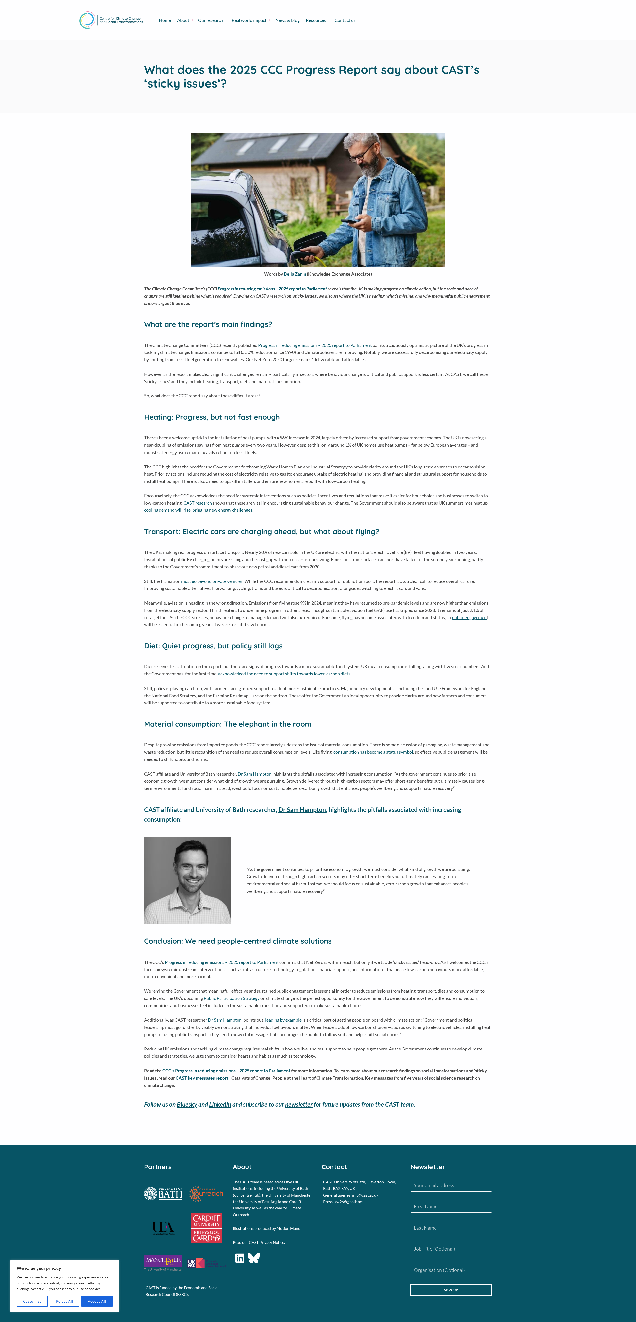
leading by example (283, 1020)
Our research (210, 20)
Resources (316, 20)
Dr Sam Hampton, (255, 774)
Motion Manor (289, 1228)
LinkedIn (220, 1104)
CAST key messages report (202, 1078)
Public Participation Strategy (232, 998)
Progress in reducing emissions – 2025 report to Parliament (315, 345)
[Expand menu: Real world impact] (269, 20)
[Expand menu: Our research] (226, 20)
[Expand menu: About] (192, 20)
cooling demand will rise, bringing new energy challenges (198, 510)
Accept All (97, 1301)
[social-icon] (240, 1261)
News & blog (287, 20)
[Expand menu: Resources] (329, 20)
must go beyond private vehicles (212, 581)
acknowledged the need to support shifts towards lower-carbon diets (284, 673)
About (183, 20)
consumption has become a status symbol (373, 752)
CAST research (197, 502)
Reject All (64, 1301)
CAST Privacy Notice (266, 1242)
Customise (32, 1301)
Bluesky (187, 1104)
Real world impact (249, 20)
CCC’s (226, 1070)
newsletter (299, 1104)
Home (165, 20)
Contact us (345, 20)
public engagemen (469, 617)
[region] (64, 1286)
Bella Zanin (295, 274)
